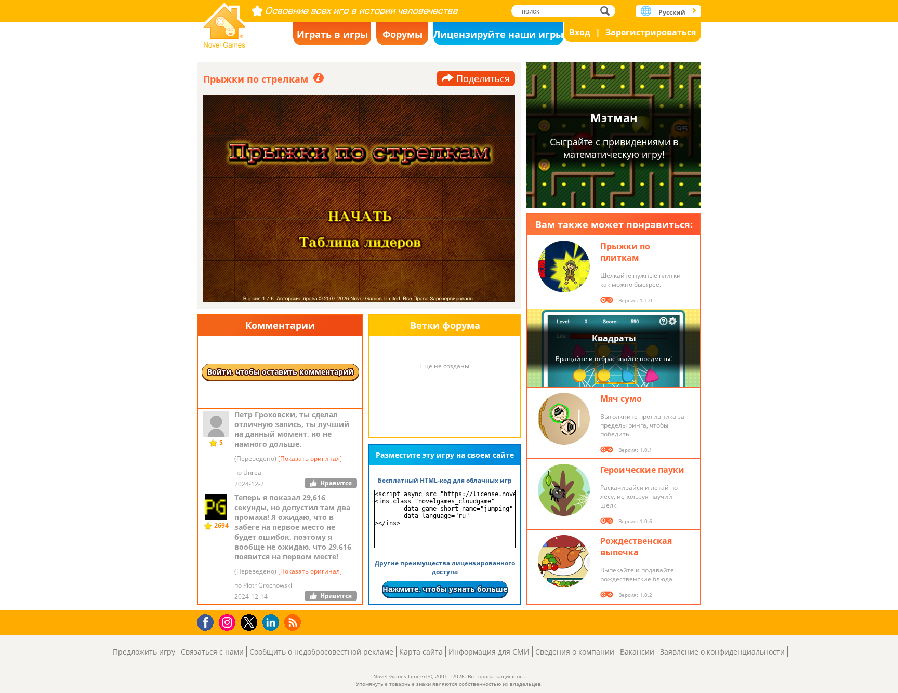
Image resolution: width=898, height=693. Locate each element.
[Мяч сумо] (564, 419)
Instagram (228, 621)
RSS (293, 622)
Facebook (208, 621)
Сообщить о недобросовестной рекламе (321, 652)
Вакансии (637, 652)
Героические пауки (642, 469)
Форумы (402, 34)
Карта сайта (421, 652)
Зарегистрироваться (650, 32)
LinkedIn (272, 622)
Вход (579, 32)
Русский (671, 12)
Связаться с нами (212, 652)
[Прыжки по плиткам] (564, 266)
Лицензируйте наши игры (498, 34)
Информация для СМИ (489, 652)
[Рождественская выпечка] (564, 561)
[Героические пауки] (564, 490)
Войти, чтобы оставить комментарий (280, 372)
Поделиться (483, 78)
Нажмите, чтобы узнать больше (444, 589)
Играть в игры (332, 34)
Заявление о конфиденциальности (722, 652)
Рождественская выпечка (636, 546)
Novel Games (224, 22)
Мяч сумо (621, 398)
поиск (607, 10)
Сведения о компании (574, 652)
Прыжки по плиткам (625, 252)
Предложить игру (144, 652)
